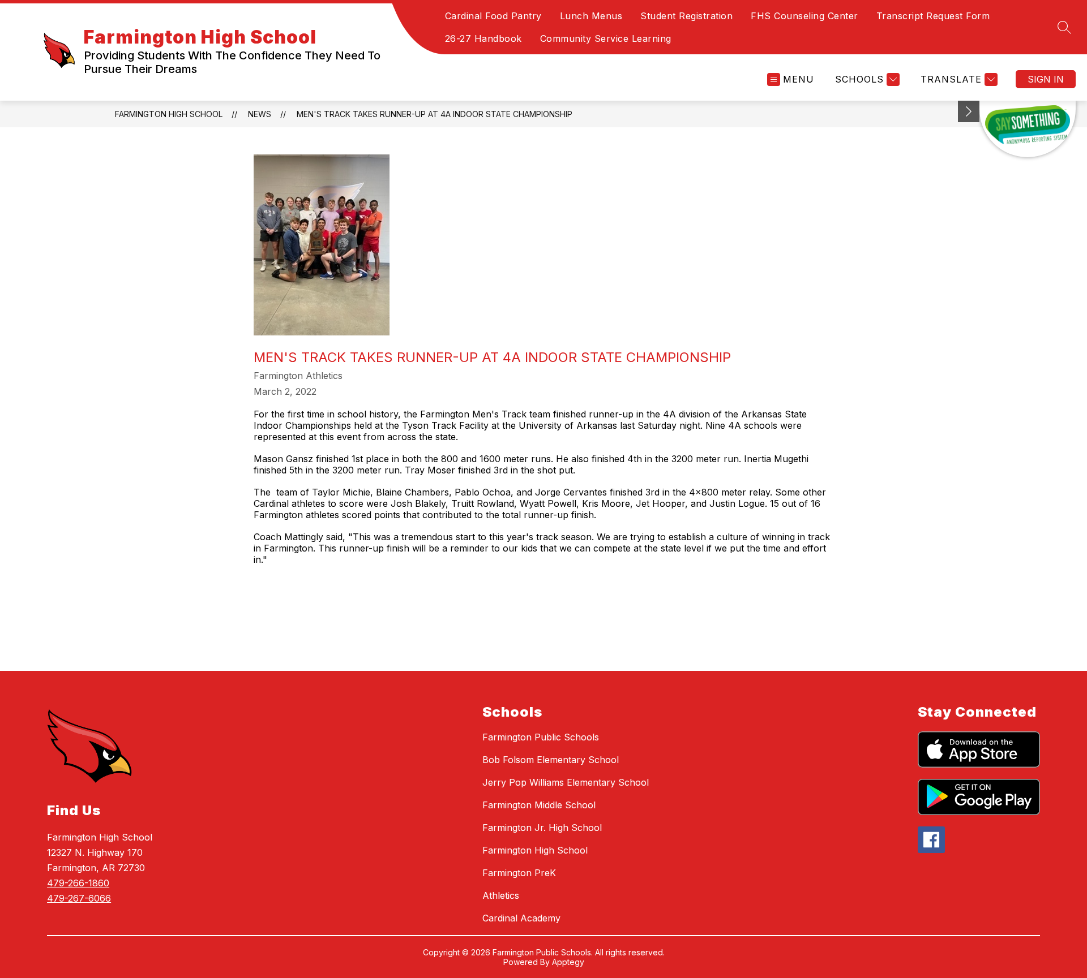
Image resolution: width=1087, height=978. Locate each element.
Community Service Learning (605, 38)
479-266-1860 (78, 883)
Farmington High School (168, 114)
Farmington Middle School (539, 805)
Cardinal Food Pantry (493, 15)
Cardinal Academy (521, 918)
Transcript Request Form (933, 15)
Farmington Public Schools (540, 737)
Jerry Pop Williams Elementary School (565, 782)
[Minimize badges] (968, 111)
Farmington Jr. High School (542, 827)
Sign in (1046, 79)
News (259, 114)
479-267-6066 (79, 898)
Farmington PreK (519, 872)
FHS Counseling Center (804, 15)
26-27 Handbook (483, 38)
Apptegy (568, 962)
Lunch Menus (591, 15)
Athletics (500, 895)
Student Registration (686, 15)
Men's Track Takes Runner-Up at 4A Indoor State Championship (434, 114)
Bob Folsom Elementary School (550, 759)
